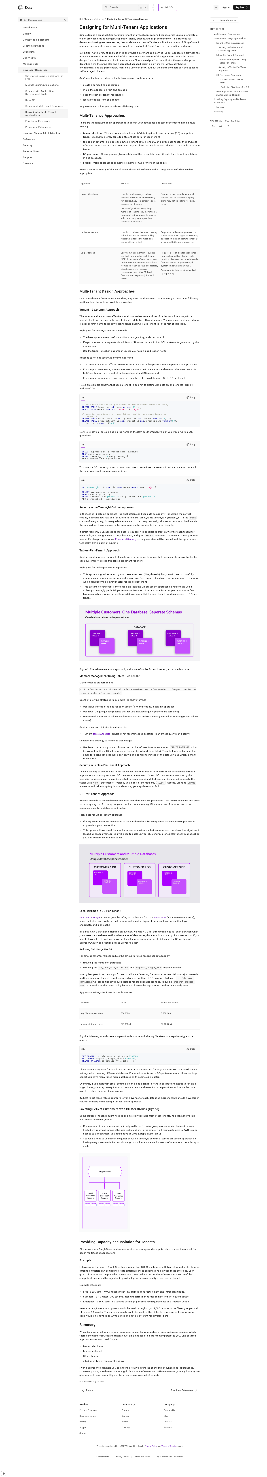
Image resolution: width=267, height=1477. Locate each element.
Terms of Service (169, 1446)
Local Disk (160, 917)
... (103, 19)
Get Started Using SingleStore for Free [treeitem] (44, 77)
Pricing (82, 1421)
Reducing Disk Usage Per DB (235, 87)
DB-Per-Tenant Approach (228, 75)
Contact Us (169, 1410)
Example (220, 107)
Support (27, 157)
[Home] (25, 7)
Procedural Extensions (38, 127)
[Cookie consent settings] (3, 1473)
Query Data (29, 57)
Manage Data (30, 63)
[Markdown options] (213, 20)
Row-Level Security (126, 539)
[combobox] (216, 7)
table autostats (101, 733)
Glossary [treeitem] (28, 163)
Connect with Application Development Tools (39, 92)
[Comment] (227, 126)
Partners (168, 1427)
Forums (125, 1410)
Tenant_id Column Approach (230, 43)
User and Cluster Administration (41, 133)
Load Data (29, 51)
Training (126, 1427)
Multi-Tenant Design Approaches (230, 38)
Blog (166, 1416)
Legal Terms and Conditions (169, 1456)
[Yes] (213, 126)
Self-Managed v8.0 (88, 19)
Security (27, 145)
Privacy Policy (150, 1446)
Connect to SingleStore (36, 39)
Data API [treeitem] (30, 100)
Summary (218, 111)
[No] (220, 126)
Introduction (30, 27)
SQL (83, 397)
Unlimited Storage (89, 917)
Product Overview (88, 1410)
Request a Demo (87, 1416)
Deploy (27, 33)
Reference (29, 139)
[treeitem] (43, 27)
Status (82, 1433)
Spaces (125, 1416)
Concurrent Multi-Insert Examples (44, 106)
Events (125, 1421)
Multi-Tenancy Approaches (227, 34)
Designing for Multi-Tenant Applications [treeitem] (40, 113)
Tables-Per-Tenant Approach (230, 55)
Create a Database (33, 45)
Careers (168, 1421)
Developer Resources (35, 69)
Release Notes (31, 151)
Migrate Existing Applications (42, 84)
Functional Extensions (38, 121)
